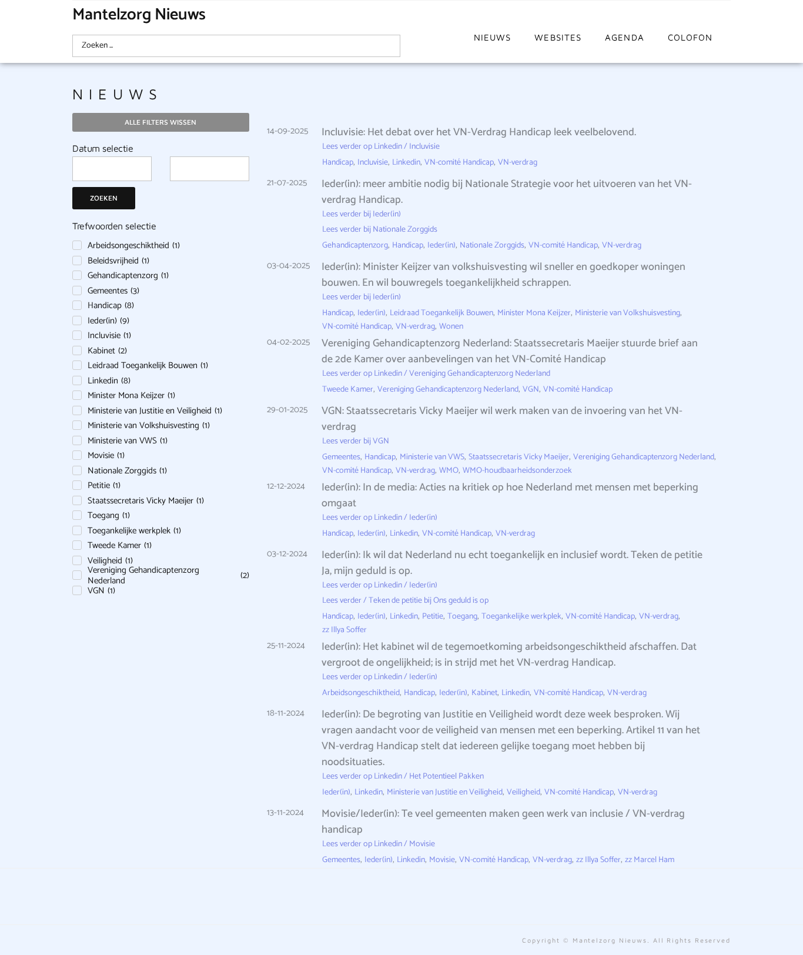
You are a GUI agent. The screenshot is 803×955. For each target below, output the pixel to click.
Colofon (690, 37)
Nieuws (492, 37)
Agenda (624, 37)
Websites (557, 37)
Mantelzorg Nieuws (139, 14)
